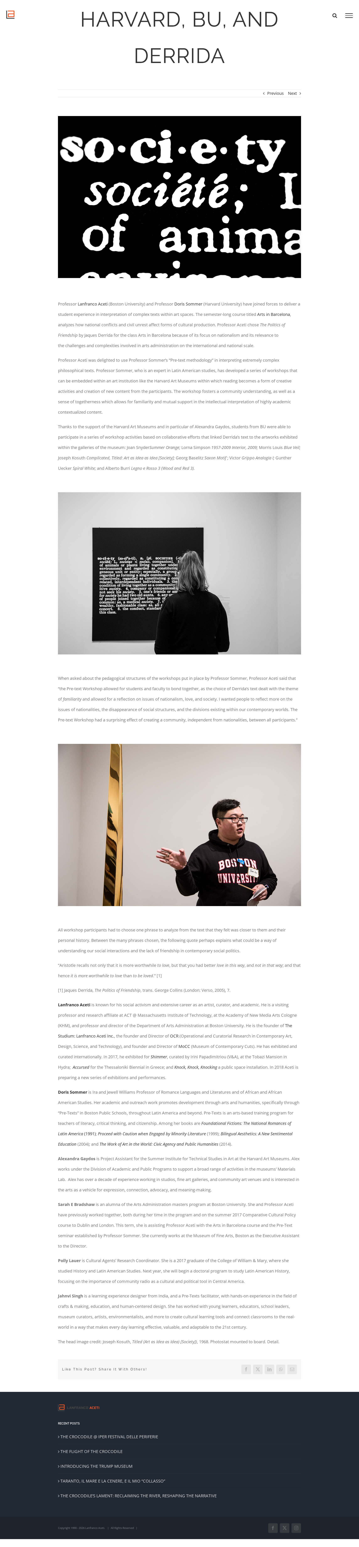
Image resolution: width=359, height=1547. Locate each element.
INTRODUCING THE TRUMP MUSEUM (96, 1466)
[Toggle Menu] (349, 15)
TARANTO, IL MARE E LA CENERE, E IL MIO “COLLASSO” (112, 1481)
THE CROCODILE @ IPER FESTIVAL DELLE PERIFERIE (109, 1436)
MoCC (184, 1046)
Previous (275, 93)
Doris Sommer (188, 304)
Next (292, 93)
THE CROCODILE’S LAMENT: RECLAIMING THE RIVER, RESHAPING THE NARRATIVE (138, 1496)
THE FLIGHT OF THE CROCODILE (91, 1451)
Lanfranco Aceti (93, 304)
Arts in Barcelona (273, 314)
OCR (174, 1036)
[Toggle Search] (334, 15)
